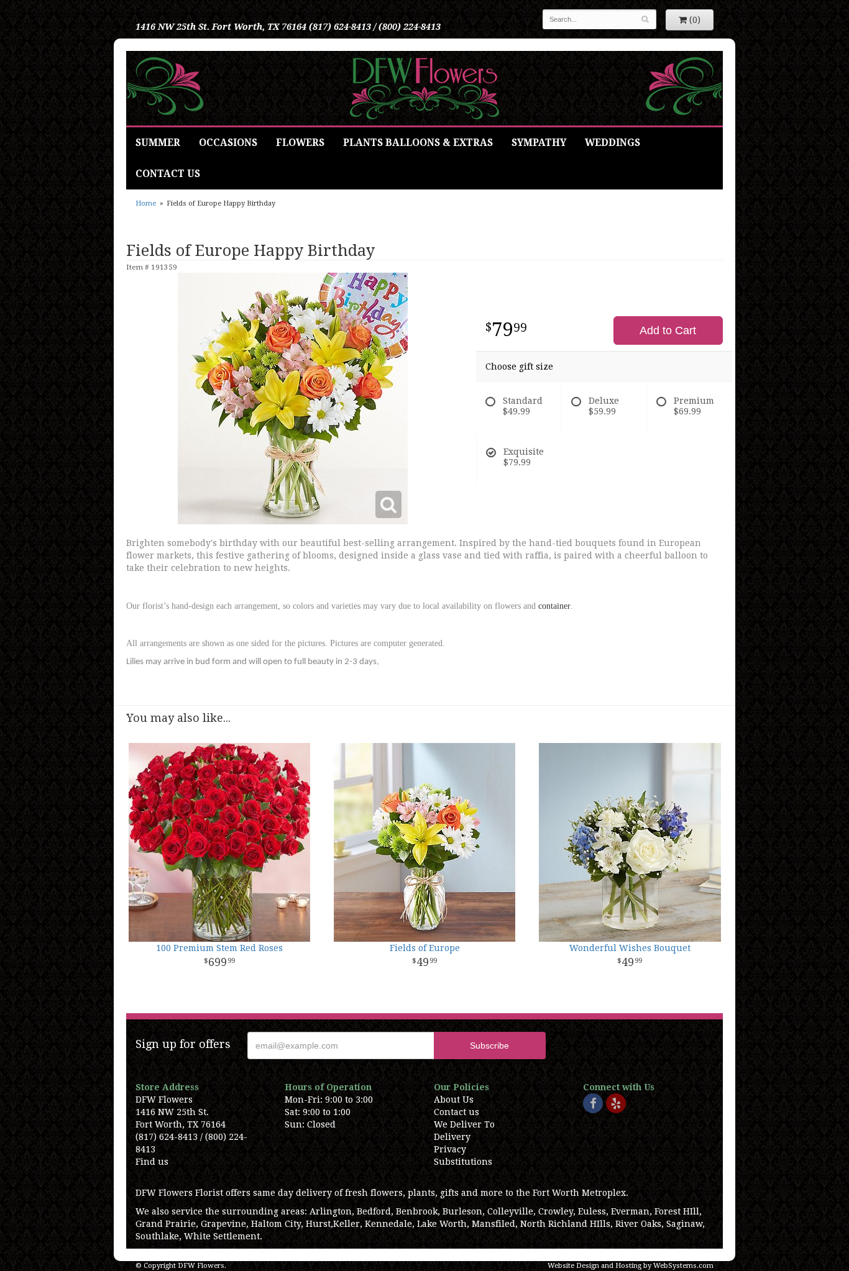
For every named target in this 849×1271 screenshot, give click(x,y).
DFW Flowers (424, 88)
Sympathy (539, 142)
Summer (157, 142)
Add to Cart (668, 330)
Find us (151, 1162)
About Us (454, 1100)
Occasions (228, 142)
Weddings (612, 142)
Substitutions (463, 1162)
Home (145, 203)
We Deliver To (464, 1124)
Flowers (300, 142)
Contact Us (167, 174)
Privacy (450, 1149)
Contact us (456, 1112)
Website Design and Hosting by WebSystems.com (631, 1266)
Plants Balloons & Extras (418, 142)
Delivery (452, 1137)
